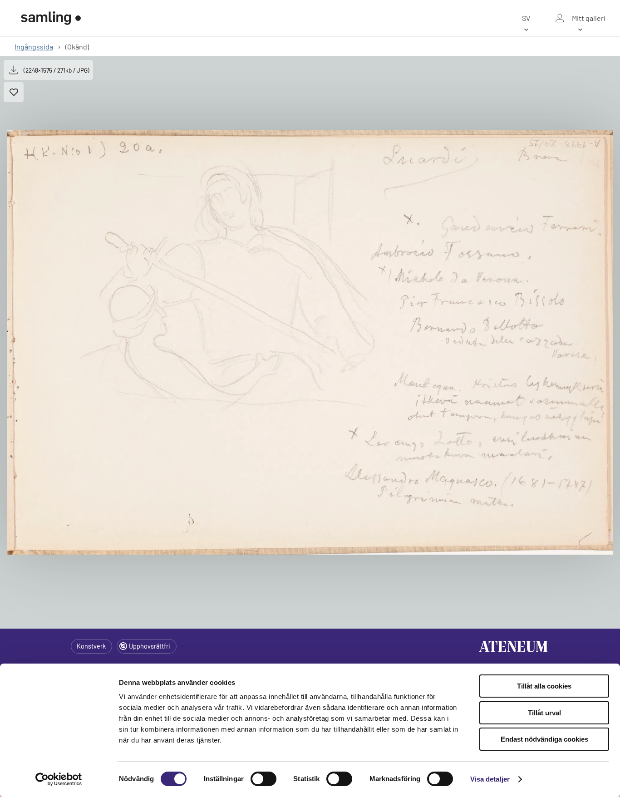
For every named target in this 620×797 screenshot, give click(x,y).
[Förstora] (310, 342)
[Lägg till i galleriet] (14, 92)
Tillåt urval (544, 713)
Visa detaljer (490, 779)
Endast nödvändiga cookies (544, 739)
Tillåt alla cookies (544, 686)
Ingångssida (34, 46)
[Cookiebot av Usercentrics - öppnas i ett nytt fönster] (58, 779)
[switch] (263, 779)
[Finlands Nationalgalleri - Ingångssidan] (50, 18)
